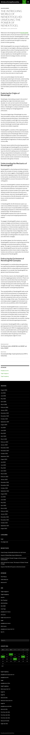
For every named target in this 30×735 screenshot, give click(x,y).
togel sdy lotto (4, 723)
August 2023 (4, 459)
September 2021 (5, 525)
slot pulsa (3, 614)
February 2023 (4, 476)
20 (15, 659)
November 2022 (5, 485)
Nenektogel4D (24, 32)
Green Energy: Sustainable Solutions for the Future (13, 552)
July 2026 (3, 393)
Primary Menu (28, 2)
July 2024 (3, 427)
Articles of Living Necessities (10, 2)
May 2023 (3, 468)
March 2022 (4, 508)
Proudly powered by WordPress (7, 733)
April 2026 (3, 401)
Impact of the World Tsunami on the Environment (13, 566)
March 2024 (4, 439)
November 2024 (5, 416)
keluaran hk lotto (5, 720)
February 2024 (4, 442)
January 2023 (4, 479)
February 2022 (4, 511)
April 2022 (3, 505)
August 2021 (4, 528)
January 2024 (4, 445)
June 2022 (3, 499)
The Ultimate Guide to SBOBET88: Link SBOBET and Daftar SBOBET (14, 346)
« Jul (2, 666)
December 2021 (5, 517)
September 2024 (5, 421)
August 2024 (4, 424)
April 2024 (3, 436)
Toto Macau (4, 576)
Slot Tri (2, 632)
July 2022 (3, 496)
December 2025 (5, 413)
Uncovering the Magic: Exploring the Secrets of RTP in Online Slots (14, 353)
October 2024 (4, 419)
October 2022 (4, 488)
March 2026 (4, 404)
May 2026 (3, 398)
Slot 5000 (3, 606)
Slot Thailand (4, 600)
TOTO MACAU (4, 579)
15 (23, 656)
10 (3, 656)
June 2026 (3, 395)
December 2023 (5, 447)
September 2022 (5, 491)
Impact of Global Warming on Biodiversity (11, 555)
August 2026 (4, 390)
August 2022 (4, 494)
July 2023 (3, 462)
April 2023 (3, 470)
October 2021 (4, 522)
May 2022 (3, 502)
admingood (14, 28)
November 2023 (5, 450)
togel (2, 539)
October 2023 (4, 453)
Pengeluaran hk (4, 370)
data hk (2, 597)
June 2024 (3, 430)
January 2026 (4, 410)
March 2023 (4, 473)
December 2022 (5, 482)
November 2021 (5, 520)
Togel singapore (5, 373)
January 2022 (4, 514)
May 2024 (3, 433)
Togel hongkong (5, 376)
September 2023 (5, 456)
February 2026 (4, 407)
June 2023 (3, 465)
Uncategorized (5, 8)
